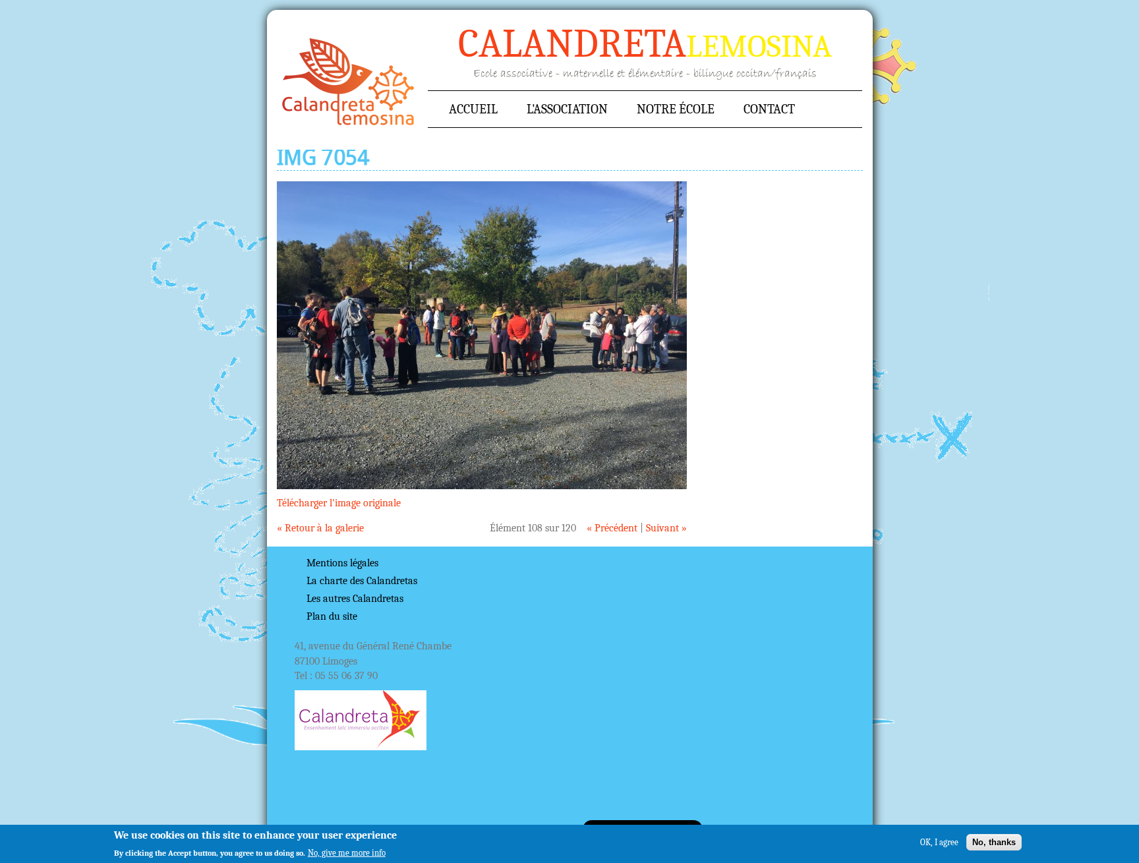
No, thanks (994, 842)
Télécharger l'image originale (339, 503)
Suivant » (666, 528)
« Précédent (612, 528)
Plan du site (332, 616)
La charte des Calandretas (362, 581)
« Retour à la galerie (320, 528)
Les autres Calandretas (355, 599)
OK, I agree (939, 842)
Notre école (676, 109)
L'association (567, 109)
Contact (769, 109)
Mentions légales (342, 563)
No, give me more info (347, 852)
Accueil (348, 82)
